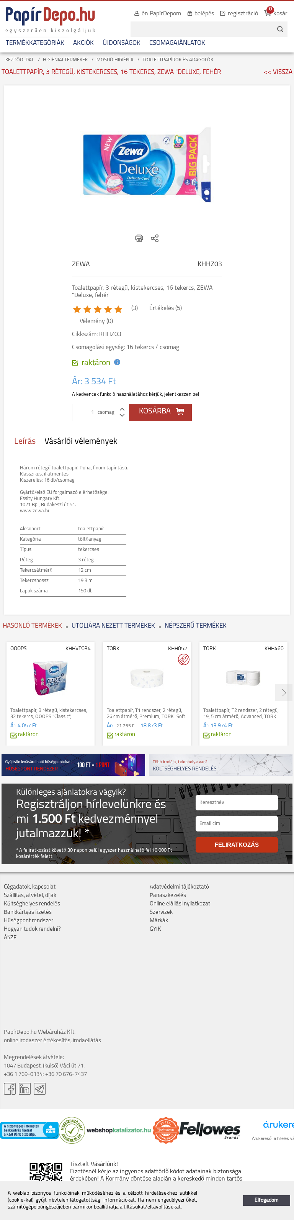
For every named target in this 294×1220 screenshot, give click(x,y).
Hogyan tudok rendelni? (32, 929)
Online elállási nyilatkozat (180, 904)
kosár (280, 14)
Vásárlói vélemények (81, 441)
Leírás (25, 441)
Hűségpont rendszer (28, 921)
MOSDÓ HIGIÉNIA (115, 59)
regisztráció (243, 14)
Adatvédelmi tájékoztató (179, 887)
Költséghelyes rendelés (32, 904)
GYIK (155, 929)
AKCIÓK (83, 43)
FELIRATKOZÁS (237, 844)
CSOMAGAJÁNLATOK (177, 43)
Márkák (159, 921)
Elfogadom (267, 1200)
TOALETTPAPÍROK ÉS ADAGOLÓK (177, 59)
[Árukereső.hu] (72, 1142)
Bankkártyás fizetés (28, 912)
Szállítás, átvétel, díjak (30, 896)
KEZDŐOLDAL (19, 59)
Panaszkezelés (168, 896)
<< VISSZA (278, 72)
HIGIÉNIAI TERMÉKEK (65, 59)
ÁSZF (10, 938)
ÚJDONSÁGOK (121, 43)
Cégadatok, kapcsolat (30, 887)
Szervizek (161, 912)
